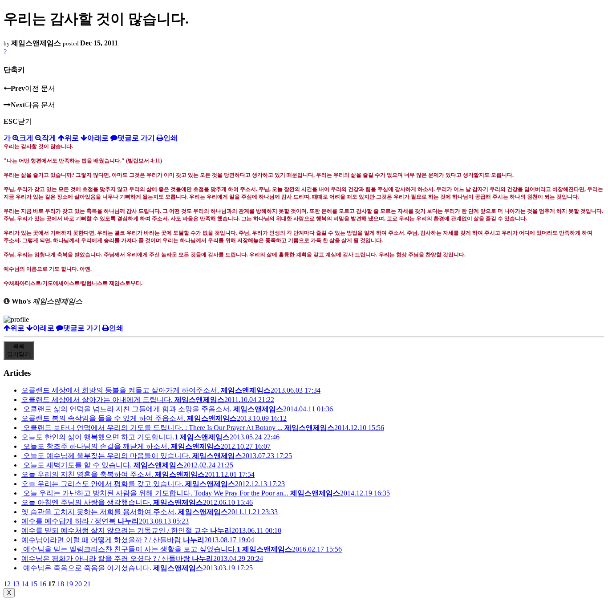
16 (42, 584)
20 (78, 584)
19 (69, 584)
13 (16, 584)
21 (87, 584)
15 (33, 584)
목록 (18, 350)
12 (7, 584)
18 (60, 584)
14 (24, 584)
